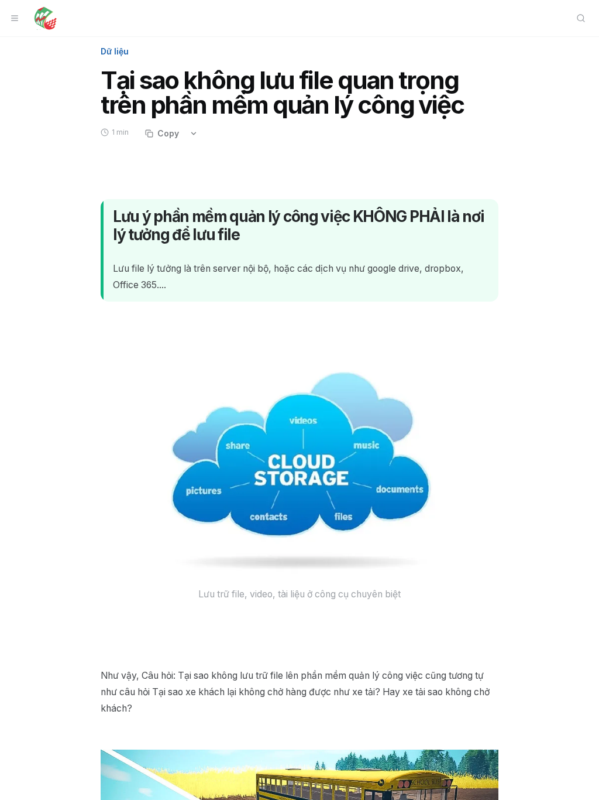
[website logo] (45, 18)
